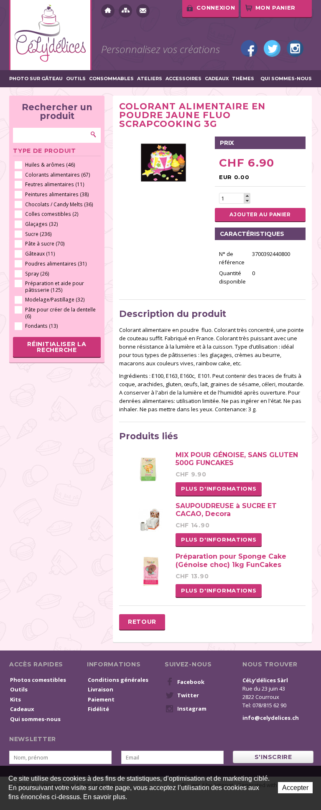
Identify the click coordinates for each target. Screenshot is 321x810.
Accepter (295, 787)
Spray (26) (37, 273)
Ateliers (149, 78)
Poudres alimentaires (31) (56, 263)
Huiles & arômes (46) (50, 164)
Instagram (295, 48)
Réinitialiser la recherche (56, 347)
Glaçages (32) (41, 224)
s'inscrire (273, 757)
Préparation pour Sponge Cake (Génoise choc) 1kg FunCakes (231, 560)
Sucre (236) (38, 234)
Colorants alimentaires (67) (57, 174)
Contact (143, 11)
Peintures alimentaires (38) (57, 194)
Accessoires (183, 78)
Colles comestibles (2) (52, 214)
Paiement (101, 699)
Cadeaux (217, 78)
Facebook (249, 48)
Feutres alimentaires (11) (54, 184)
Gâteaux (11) (40, 253)
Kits (15, 699)
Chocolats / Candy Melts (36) (59, 204)
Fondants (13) (41, 325)
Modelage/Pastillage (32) (55, 299)
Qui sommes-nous (286, 78)
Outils (76, 78)
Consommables (111, 78)
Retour (142, 621)
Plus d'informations (218, 488)
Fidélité (98, 709)
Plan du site (125, 11)
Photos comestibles (38, 679)
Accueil (108, 11)
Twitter (272, 48)
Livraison (100, 689)
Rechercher (93, 134)
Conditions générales (118, 679)
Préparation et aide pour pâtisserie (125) (54, 287)
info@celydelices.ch (270, 717)
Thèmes (243, 78)
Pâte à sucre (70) (45, 243)
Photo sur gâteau (36, 78)
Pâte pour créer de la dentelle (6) (60, 313)
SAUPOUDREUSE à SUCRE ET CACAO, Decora (226, 510)
